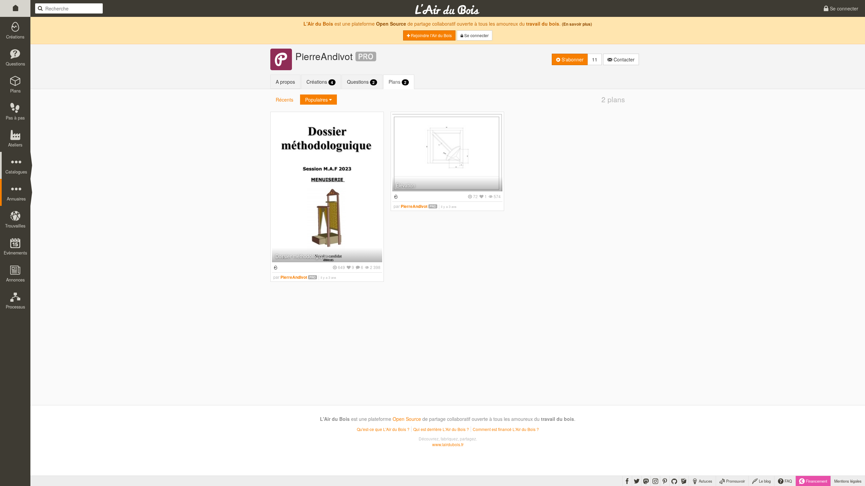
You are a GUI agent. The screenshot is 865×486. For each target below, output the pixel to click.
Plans (397, 81)
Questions (361, 81)
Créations (319, 81)
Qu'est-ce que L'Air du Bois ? (383, 429)
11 (594, 59)
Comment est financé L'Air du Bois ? (506, 429)
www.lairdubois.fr (448, 444)
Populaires (317, 99)
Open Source (391, 23)
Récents (284, 99)
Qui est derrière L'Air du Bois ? (441, 429)
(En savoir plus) (577, 24)
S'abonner (572, 59)
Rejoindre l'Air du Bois (431, 35)
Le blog (764, 481)
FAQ (788, 481)
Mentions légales (848, 481)
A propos (285, 81)
